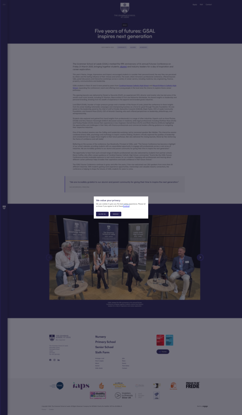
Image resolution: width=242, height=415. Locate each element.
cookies (126, 206)
